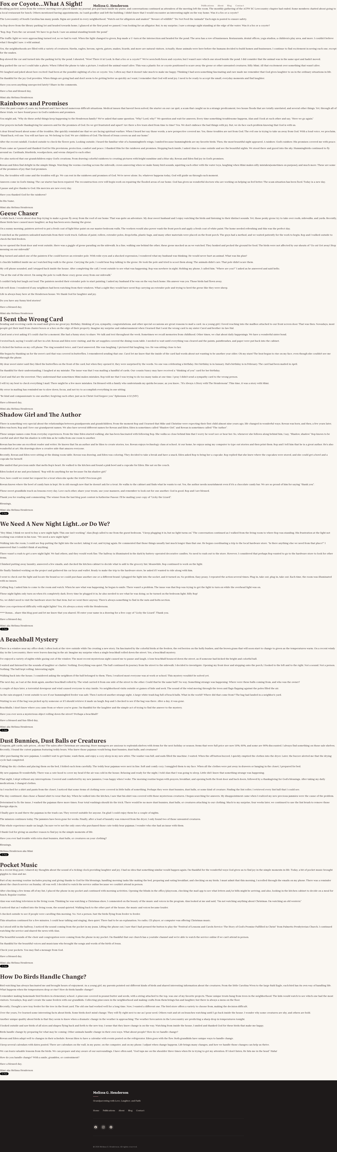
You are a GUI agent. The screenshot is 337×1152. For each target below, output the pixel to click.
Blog (229, 5)
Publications (207, 5)
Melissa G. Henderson (110, 5)
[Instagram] (103, 1127)
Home (96, 1110)
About (220, 5)
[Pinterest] (111, 1127)
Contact (239, 5)
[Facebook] (95, 1127)
